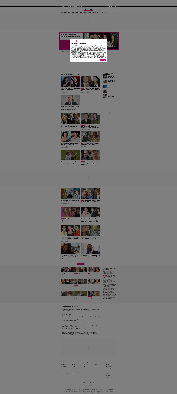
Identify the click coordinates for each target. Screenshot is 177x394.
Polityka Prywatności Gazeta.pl (98, 57)
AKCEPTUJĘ (103, 60)
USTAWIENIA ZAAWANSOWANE (77, 60)
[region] (88, 50)
